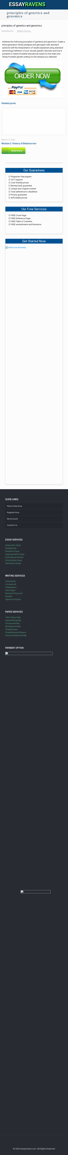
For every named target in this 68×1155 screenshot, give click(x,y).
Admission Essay (13, 563)
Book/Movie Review (14, 557)
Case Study (10, 581)
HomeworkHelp (12, 623)
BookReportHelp (13, 626)
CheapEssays (11, 629)
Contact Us (12, 525)
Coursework (10, 584)
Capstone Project (13, 599)
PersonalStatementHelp (16, 635)
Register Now (13, 512)
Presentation (11, 587)
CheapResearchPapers (15, 632)
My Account (12, 519)
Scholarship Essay (13, 560)
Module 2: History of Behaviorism (19, 143)
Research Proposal (13, 593)
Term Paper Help (13, 617)
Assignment (10, 548)
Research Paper (12, 551)
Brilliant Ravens (24, 31)
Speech (8, 596)
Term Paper (10, 590)
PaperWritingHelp (13, 620)
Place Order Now (14, 506)
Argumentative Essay (14, 554)
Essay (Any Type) (13, 545)
